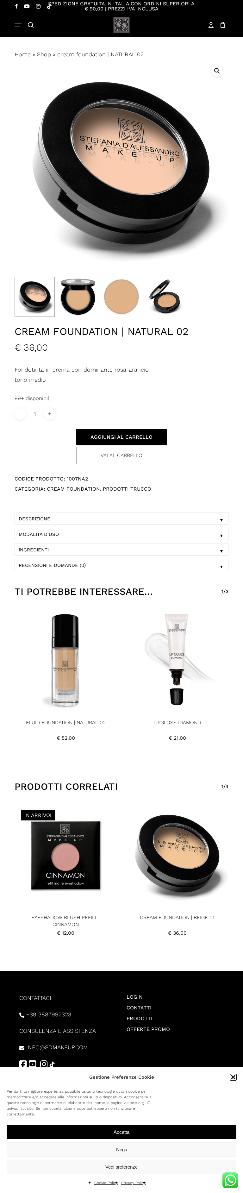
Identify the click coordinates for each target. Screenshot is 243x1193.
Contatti (139, 1008)
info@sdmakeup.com (57, 1047)
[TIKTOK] (49, 6)
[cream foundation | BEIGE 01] (177, 855)
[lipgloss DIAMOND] (177, 660)
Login (135, 997)
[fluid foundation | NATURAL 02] (66, 660)
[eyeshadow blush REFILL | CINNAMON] (66, 855)
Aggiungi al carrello (121, 437)
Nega (121, 1149)
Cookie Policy (106, 1183)
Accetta (121, 1132)
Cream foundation (73, 489)
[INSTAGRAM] (38, 6)
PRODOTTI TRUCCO (127, 489)
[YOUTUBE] (27, 6)
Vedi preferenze (121, 1167)
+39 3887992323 (48, 1014)
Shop (44, 54)
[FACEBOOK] (16, 6)
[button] (233, 1077)
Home (23, 54)
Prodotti (140, 1018)
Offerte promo (148, 1029)
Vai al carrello (121, 455)
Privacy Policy (133, 1183)
